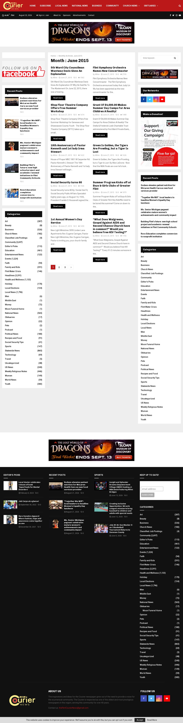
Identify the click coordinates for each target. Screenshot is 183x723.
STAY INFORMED (52, 351)
